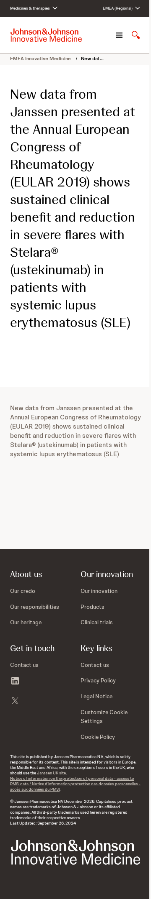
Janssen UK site (51, 773)
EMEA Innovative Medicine (41, 58)
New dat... (92, 58)
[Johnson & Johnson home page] (46, 35)
